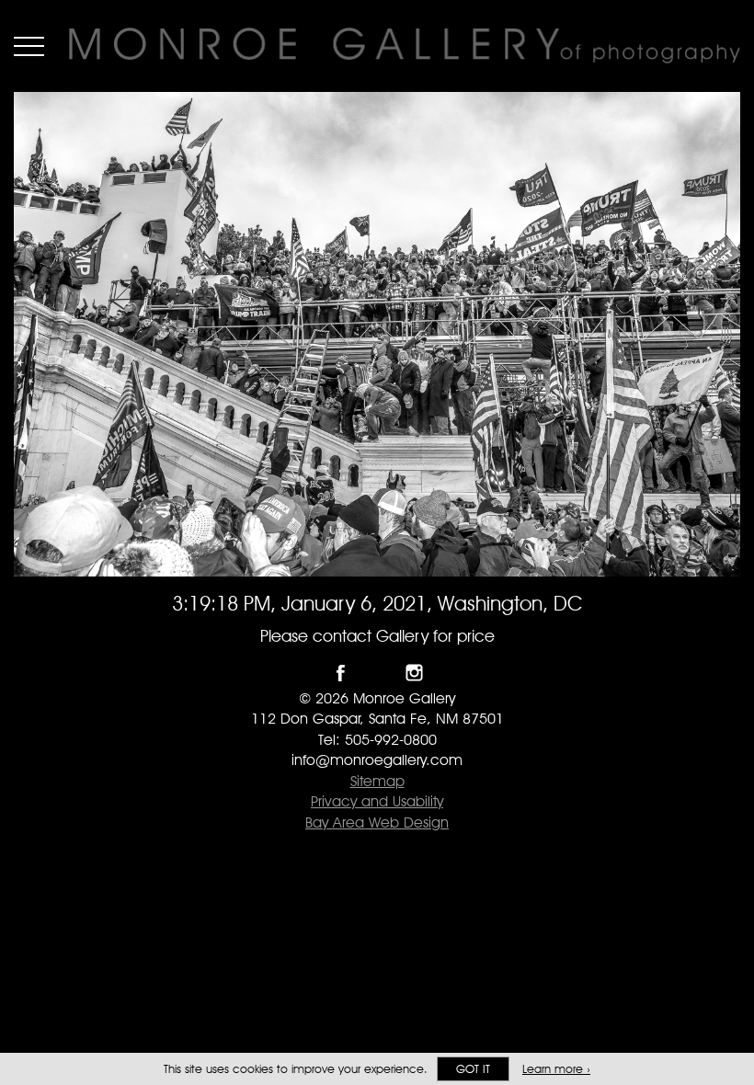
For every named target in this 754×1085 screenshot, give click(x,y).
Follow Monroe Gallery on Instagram (414, 673)
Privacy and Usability (377, 801)
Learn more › (556, 1069)
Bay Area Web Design (377, 822)
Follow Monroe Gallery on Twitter (377, 673)
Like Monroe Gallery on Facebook (341, 673)
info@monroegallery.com (377, 760)
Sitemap (377, 781)
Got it (473, 1069)
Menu (29, 46)
